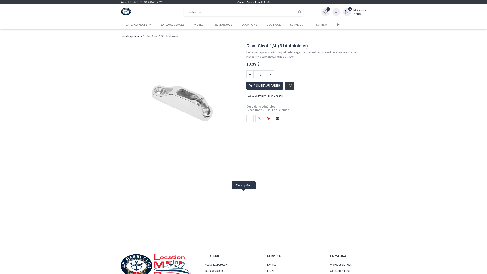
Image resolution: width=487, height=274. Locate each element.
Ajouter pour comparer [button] (267, 96)
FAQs (270, 270)
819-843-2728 (153, 2)
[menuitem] (172, 24)
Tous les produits (131, 36)
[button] (354, 12)
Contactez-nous (340, 270)
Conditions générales (260, 106)
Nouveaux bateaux (216, 264)
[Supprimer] (250, 74)
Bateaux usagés (214, 270)
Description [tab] (243, 185)
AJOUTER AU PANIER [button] (267, 85)
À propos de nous (341, 264)
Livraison (272, 264)
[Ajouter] (270, 74)
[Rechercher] (299, 12)
